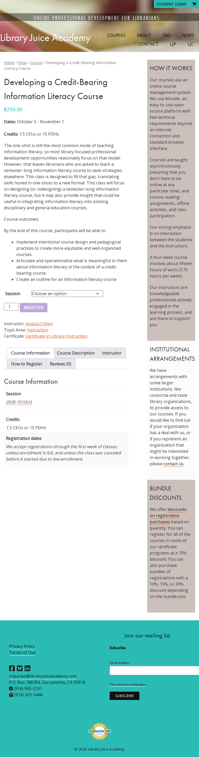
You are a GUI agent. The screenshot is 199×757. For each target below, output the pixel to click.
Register (33, 307)
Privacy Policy (22, 646)
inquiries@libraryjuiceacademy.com (43, 676)
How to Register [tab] (26, 364)
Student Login (171, 4)
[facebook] (12, 668)
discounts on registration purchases (168, 515)
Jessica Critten (39, 324)
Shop (22, 62)
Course (36, 62)
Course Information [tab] (30, 353)
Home (9, 62)
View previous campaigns (128, 684)
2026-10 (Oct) (19, 402)
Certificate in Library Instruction (56, 336)
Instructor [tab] (112, 353)
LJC (191, 44)
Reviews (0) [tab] (60, 364)
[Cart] (194, 4)
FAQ (166, 35)
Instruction (37, 330)
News (188, 35)
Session (12, 293)
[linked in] (27, 668)
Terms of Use (22, 652)
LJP (173, 44)
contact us (173, 464)
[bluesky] (20, 668)
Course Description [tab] (76, 353)
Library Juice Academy (45, 37)
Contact (149, 44)
